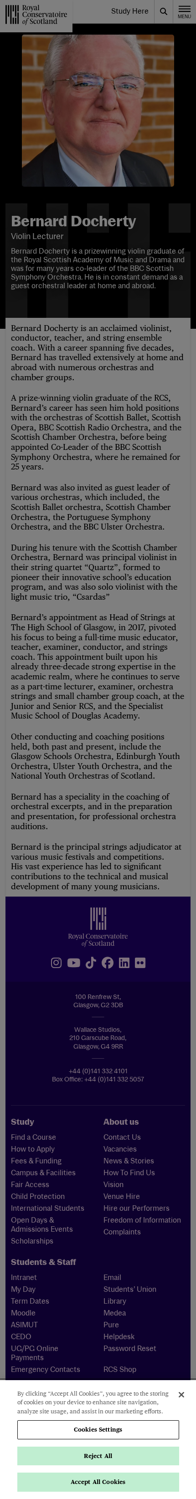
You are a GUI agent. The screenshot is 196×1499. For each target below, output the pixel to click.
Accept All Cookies (98, 1482)
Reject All (98, 1456)
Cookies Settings (98, 1429)
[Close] (181, 1395)
